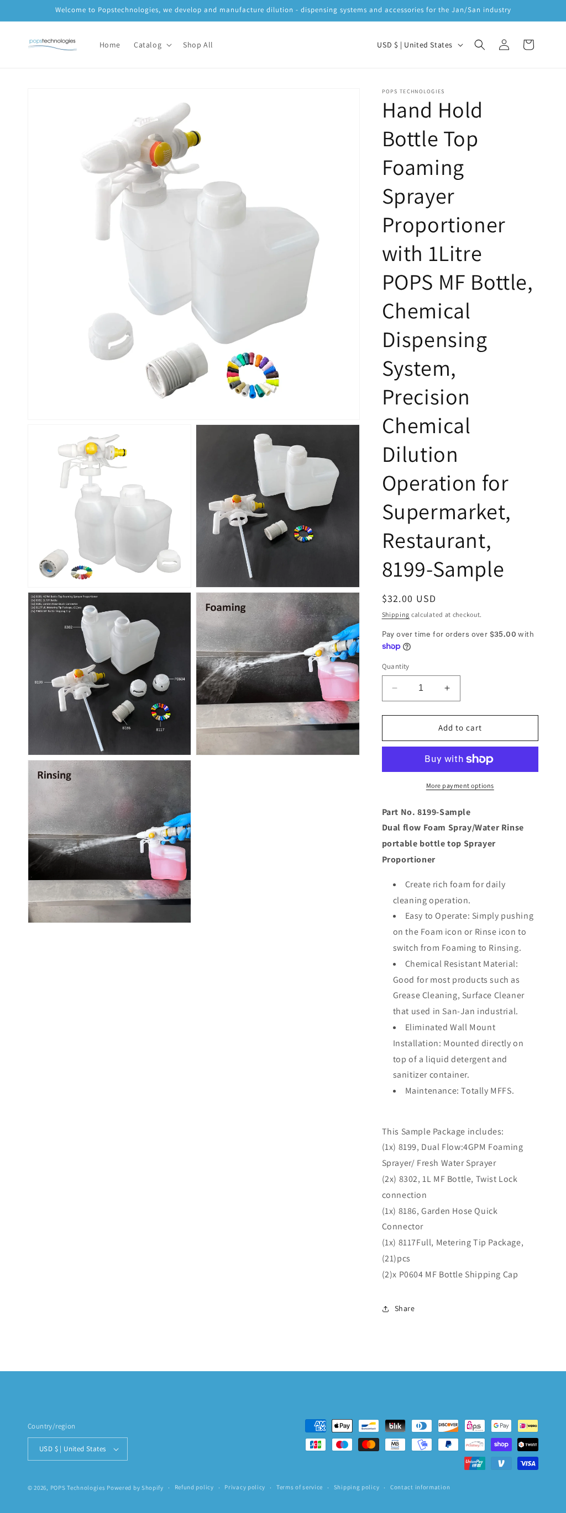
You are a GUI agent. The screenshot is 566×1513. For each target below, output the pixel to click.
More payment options (460, 785)
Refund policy (194, 1487)
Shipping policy (357, 1487)
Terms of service (299, 1487)
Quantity (396, 666)
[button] (151, 44)
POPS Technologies (78, 1487)
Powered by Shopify (135, 1487)
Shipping (396, 614)
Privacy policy (244, 1487)
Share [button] (405, 1308)
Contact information (420, 1487)
